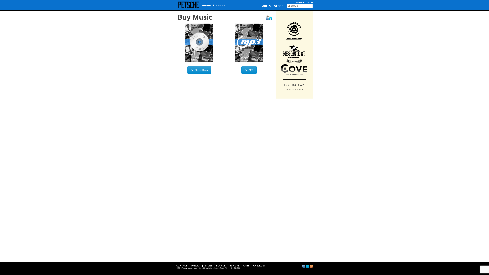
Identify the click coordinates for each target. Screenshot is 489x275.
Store (278, 6)
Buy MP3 (249, 70)
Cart (246, 266)
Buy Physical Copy (199, 70)
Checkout (259, 266)
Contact (300, 2)
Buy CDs (220, 266)
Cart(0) (310, 2)
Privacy (196, 266)
